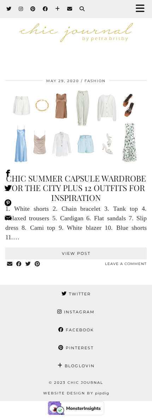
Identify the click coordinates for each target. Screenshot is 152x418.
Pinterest (79, 347)
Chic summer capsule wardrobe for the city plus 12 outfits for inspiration (76, 188)
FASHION (95, 81)
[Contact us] (8, 218)
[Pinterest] (33, 9)
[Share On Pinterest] (8, 204)
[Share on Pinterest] (37, 264)
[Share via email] (9, 264)
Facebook (79, 329)
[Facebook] (45, 9)
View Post (76, 253)
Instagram (78, 311)
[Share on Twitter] (28, 264)
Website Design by (76, 393)
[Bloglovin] (57, 9)
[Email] (69, 9)
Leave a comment (126, 264)
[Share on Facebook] (19, 264)
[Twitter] (9, 9)
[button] (142, 9)
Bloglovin (79, 365)
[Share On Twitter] (8, 189)
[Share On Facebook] (8, 174)
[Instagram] (21, 9)
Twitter (79, 293)
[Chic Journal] (76, 35)
